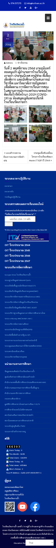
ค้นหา (9, 224)
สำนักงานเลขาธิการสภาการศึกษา (18, 393)
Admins (9, 62)
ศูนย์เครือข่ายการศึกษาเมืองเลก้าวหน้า (20, 376)
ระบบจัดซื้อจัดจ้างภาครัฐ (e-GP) (17, 335)
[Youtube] (30, 7)
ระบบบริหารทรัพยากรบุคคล (16, 356)
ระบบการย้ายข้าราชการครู (15, 431)
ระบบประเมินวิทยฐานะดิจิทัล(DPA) (18, 329)
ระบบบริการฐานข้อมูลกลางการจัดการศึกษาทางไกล (25, 313)
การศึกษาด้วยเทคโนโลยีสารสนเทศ (18, 409)
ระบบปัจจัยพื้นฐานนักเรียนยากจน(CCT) (20, 285)
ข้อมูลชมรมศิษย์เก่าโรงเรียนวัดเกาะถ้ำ (20, 371)
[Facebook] (19, 7)
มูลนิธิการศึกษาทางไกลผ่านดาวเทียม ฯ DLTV (22, 404)
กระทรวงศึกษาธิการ (12, 398)
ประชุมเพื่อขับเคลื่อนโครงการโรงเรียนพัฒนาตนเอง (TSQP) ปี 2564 (41, 156)
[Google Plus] (36, 7)
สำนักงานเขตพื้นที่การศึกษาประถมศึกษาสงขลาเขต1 (25, 382)
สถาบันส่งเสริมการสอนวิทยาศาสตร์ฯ (19, 415)
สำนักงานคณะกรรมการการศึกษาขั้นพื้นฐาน (22, 387)
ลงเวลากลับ (9, 191)
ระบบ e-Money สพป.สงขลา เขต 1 (18, 318)
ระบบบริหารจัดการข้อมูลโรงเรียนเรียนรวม (21, 302)
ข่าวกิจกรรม (23, 62)
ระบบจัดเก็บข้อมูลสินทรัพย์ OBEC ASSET (21, 307)
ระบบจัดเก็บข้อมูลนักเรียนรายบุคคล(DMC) (21, 291)
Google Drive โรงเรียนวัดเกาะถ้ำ (18, 274)
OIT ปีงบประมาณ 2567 (17, 261)
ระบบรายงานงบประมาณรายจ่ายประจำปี (21, 340)
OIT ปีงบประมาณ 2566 (17, 255)
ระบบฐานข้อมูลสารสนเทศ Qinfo (18, 280)
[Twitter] (25, 7)
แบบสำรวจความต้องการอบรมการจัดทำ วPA (13, 156)
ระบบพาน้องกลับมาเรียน (14, 351)
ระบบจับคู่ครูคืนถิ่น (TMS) (15, 426)
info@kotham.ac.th (36, 3)
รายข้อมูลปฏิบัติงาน (12, 197)
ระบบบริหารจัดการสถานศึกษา (17, 324)
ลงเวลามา (8, 186)
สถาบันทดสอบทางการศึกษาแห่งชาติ (19, 420)
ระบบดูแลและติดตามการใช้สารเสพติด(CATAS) (23, 346)
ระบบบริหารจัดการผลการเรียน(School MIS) (22, 296)
